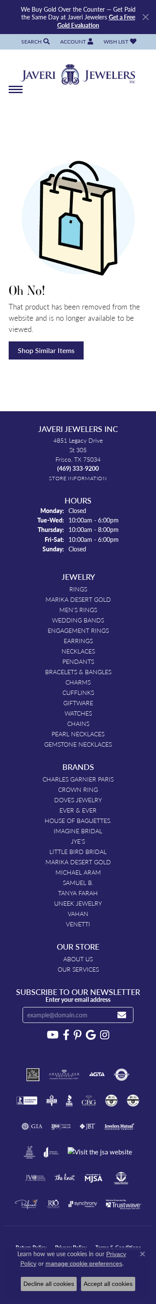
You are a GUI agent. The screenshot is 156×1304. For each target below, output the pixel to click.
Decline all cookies (48, 1283)
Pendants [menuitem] (78, 661)
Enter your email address (78, 999)
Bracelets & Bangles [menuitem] (78, 671)
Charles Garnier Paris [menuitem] (78, 779)
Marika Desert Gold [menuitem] (78, 599)
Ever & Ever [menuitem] (78, 810)
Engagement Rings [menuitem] (78, 630)
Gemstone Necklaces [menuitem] (78, 744)
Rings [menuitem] (78, 589)
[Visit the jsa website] (100, 1152)
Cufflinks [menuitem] (78, 692)
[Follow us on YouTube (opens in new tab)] (52, 1035)
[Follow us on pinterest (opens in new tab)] (77, 1035)
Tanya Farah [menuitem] (78, 892)
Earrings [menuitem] (78, 640)
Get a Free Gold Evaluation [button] (96, 21)
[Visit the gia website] (32, 1126)
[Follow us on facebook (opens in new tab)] (66, 1035)
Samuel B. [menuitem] (78, 882)
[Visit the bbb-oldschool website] (51, 1100)
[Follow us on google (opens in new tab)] (91, 1035)
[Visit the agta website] (96, 1074)
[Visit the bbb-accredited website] (26, 1100)
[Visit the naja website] (121, 1178)
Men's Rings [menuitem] (78, 609)
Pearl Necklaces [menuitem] (78, 733)
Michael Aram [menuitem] (78, 872)
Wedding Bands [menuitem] (78, 620)
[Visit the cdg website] (111, 1100)
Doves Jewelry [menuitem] (78, 799)
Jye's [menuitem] (78, 841)
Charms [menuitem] (78, 682)
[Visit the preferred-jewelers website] (26, 1204)
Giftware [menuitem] (78, 702)
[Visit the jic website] (29, 1152)
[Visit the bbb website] (69, 1100)
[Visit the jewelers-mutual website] (119, 1126)
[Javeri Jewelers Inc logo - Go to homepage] (78, 72)
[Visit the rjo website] (53, 1204)
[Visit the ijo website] (61, 1126)
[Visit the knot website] (64, 1178)
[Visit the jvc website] (35, 1178)
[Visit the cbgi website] (88, 1100)
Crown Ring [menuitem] (78, 789)
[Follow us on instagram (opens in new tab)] (104, 1035)
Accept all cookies (108, 1283)
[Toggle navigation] (15, 94)
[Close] (145, 17)
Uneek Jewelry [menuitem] (78, 903)
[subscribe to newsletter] (121, 1015)
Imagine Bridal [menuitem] (78, 830)
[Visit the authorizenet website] (122, 1074)
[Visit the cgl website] (133, 1100)
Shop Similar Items (46, 350)
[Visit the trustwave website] (123, 1204)
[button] (35, 41)
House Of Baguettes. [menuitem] (78, 820)
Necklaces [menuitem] (78, 651)
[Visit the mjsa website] (93, 1178)
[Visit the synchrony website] (82, 1204)
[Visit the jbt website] (87, 1126)
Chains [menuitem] (78, 723)
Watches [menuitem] (78, 713)
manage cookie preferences (84, 1263)
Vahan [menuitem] (78, 913)
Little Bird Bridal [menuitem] (78, 851)
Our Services (78, 969)
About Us (78, 958)
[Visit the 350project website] (32, 1074)
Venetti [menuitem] (78, 923)
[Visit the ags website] (64, 1074)
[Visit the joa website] (51, 1152)
